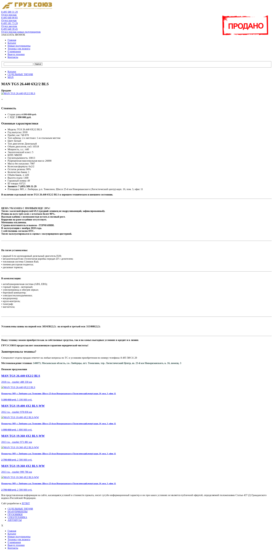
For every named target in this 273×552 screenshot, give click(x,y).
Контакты (13, 57)
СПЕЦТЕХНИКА (17, 517)
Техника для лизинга (19, 48)
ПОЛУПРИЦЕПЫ (17, 511)
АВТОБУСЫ (15, 520)
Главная (12, 40)
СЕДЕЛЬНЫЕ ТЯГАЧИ (20, 508)
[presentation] (1, 99)
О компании (14, 51)
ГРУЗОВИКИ (15, 514)
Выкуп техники (16, 54)
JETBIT (26, 503)
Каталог (12, 43)
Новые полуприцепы (19, 45)
